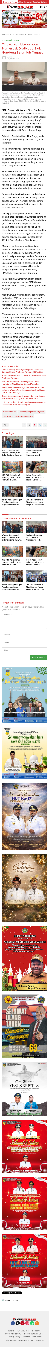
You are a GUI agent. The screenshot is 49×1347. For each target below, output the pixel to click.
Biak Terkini (7, 40)
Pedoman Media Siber (33, 1334)
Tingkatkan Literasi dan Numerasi (18, 416)
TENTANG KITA (23, 1331)
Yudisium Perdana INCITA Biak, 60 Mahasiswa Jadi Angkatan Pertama (24, 376)
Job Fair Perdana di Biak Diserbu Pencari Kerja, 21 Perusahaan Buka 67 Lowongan (23, 403)
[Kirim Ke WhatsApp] (45, 425)
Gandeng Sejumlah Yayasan (32, 411)
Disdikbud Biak (9, 411)
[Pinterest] (22, 1323)
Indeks (11, 1331)
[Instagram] (27, 1323)
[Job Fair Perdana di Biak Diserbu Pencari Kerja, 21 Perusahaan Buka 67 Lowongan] (36, 491)
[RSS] (37, 1323)
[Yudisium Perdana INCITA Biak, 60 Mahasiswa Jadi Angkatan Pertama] (36, 442)
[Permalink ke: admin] (4, 57)
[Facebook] (13, 1323)
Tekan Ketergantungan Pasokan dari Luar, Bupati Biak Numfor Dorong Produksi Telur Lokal (23, 397)
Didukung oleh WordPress (16, 1340)
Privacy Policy (14, 1337)
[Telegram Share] (40, 425)
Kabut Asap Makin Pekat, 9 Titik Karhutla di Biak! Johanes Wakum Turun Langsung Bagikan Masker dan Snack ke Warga (24, 390)
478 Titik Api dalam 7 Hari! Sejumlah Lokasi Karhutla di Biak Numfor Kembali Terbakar (20, 382)
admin (9, 57)
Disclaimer (37, 1337)
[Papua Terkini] (19, 7)
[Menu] (3, 7)
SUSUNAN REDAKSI (13, 1334)
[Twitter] (18, 1323)
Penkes (16, 40)
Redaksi (26, 1337)
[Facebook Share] (24, 425)
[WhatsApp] (32, 1323)
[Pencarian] (45, 7)
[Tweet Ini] (29, 425)
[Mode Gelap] (41, 7)
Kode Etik (36, 1331)
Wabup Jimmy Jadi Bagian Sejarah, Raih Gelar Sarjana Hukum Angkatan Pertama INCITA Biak (22, 370)
